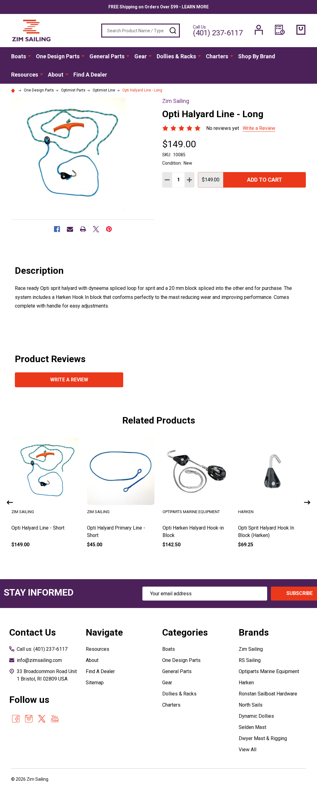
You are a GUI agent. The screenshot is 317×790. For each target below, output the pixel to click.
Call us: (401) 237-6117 (42, 649)
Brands (254, 632)
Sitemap (95, 683)
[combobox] (140, 31)
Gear (140, 56)
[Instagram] (28, 718)
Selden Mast (252, 727)
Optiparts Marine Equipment (269, 671)
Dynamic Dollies (256, 716)
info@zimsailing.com (39, 660)
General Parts (106, 56)
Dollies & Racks (176, 56)
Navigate (104, 632)
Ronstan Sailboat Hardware (268, 694)
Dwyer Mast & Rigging (263, 738)
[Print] (83, 229)
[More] (29, 55)
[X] (96, 229)
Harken (246, 683)
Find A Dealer (90, 74)
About (55, 74)
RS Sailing (250, 660)
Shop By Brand (256, 56)
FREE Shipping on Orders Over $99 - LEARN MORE (158, 6)
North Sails (251, 705)
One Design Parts (58, 56)
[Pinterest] (109, 229)
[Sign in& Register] (259, 30)
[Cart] (301, 30)
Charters (217, 56)
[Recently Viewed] (280, 30)
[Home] (14, 90)
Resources (24, 74)
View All (247, 749)
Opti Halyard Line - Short (37, 528)
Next (307, 502)
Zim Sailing (251, 649)
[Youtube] (54, 718)
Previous (10, 502)
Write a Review (259, 128)
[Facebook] (57, 229)
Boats (18, 56)
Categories (185, 632)
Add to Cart (264, 179)
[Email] (70, 229)
